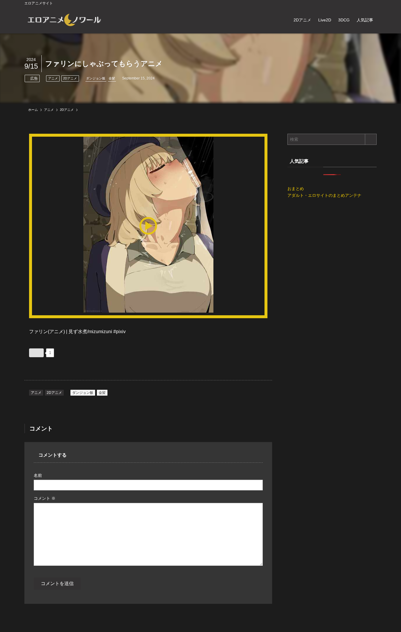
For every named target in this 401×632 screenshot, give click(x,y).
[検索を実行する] (371, 139)
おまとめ (295, 188)
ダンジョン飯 (95, 78)
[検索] (373, 3)
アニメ (53, 78)
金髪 (112, 78)
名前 (38, 475)
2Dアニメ (70, 78)
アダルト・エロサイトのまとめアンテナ (324, 195)
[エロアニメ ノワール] (64, 20)
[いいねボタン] (36, 352)
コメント (44, 498)
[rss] (365, 3)
